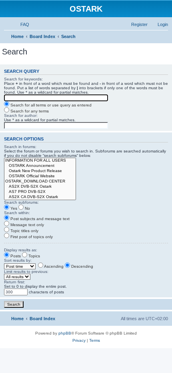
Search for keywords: (23, 79)
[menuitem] (21, 24)
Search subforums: (21, 202)
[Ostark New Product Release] (40, 171)
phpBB (64, 333)
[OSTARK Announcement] (40, 165)
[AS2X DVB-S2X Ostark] (40, 186)
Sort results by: (18, 260)
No (27, 208)
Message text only (26, 225)
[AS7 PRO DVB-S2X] (40, 192)
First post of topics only (31, 237)
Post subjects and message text (39, 219)
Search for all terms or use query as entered (50, 105)
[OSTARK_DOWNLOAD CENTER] (40, 181)
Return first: (14, 282)
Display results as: (20, 250)
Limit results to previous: (26, 271)
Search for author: (21, 115)
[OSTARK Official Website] (40, 176)
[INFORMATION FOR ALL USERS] (40, 160)
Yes (13, 208)
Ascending (53, 266)
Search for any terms (29, 111)
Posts (15, 256)
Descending (81, 266)
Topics (33, 256)
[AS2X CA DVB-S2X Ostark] (40, 197)
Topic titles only (23, 231)
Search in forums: (20, 146)
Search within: (17, 213)
